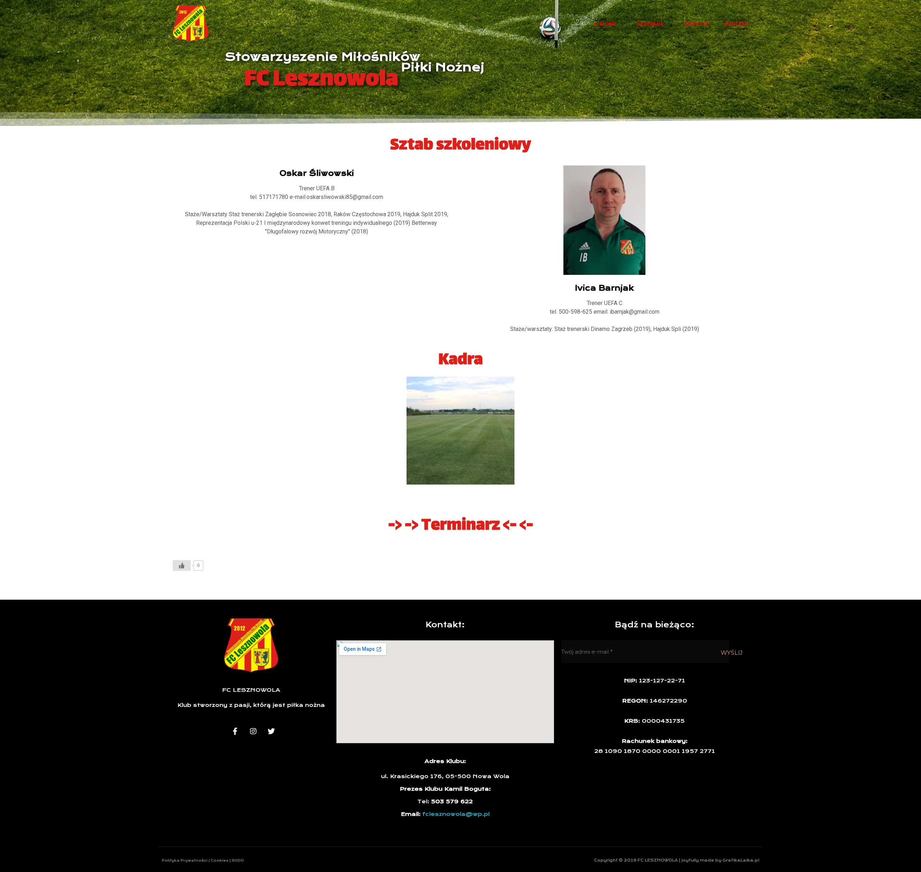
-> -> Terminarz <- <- (460, 526)
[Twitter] (271, 731)
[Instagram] (253, 731)
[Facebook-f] (235, 731)
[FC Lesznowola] (191, 23)
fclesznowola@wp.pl (456, 814)
